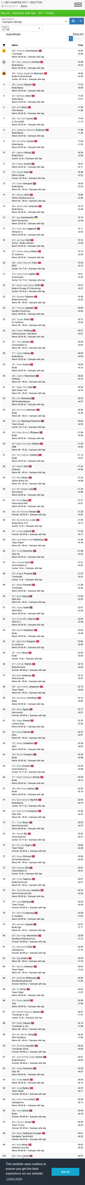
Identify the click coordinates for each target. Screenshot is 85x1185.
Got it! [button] (65, 1171)
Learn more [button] (14, 1178)
